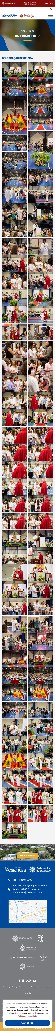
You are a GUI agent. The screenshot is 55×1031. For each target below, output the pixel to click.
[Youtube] (34, 980)
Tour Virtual (27, 855)
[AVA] (28, 980)
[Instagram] (23, 980)
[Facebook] (19, 980)
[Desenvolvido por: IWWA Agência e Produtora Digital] (27, 993)
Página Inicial (27, 31)
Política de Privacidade (27, 1016)
